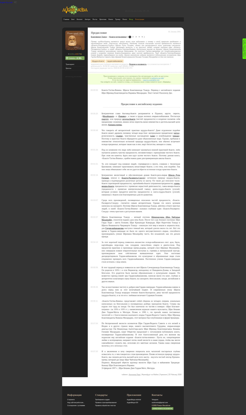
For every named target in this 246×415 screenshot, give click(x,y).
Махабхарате (108, 116)
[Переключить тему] (15, 2)
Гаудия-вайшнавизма (114, 228)
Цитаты (68, 68)
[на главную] (75, 14)
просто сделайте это (151, 80)
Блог (73, 19)
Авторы (87, 19)
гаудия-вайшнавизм (114, 61)
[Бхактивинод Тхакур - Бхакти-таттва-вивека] (75, 49)
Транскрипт (70, 64)
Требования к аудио (102, 400)
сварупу (105, 119)
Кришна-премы (115, 124)
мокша (176, 136)
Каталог (80, 19)
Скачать (75, 58)
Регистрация (139, 19)
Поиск (124, 19)
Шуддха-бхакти (98, 61)
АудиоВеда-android (134, 400)
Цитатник (102, 19)
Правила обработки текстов (105, 405)
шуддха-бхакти (128, 119)
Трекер (117, 19)
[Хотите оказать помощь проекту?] (244, 48)
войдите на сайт (157, 78)
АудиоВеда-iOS (132, 402)
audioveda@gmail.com (160, 402)
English (3, 2)
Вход (131, 19)
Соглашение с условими (76, 405)
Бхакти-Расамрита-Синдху (133, 178)
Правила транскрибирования (106, 402)
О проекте (71, 400)
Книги (111, 19)
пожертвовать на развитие (162, 408)
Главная (66, 19)
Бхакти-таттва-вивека (118, 37)
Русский (9, 2)
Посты (95, 19)
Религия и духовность (137, 64)
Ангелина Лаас (134, 375)
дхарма (119, 136)
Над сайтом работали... (75, 402)
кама (153, 136)
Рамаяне (122, 116)
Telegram (155, 400)
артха (176, 133)
